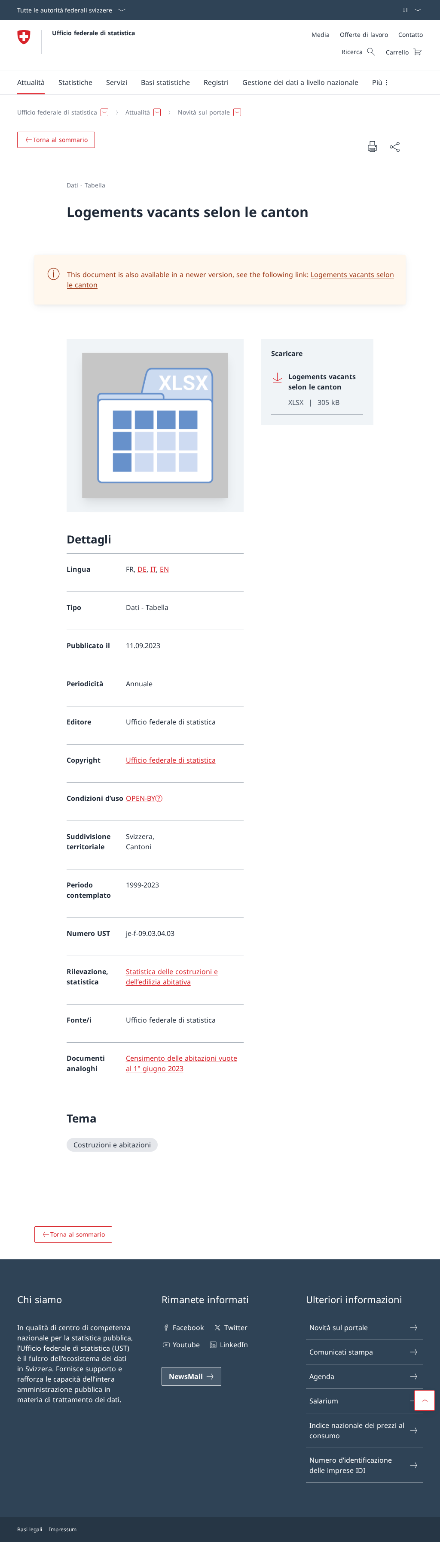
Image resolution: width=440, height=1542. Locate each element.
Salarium (323, 1401)
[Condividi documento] (394, 147)
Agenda (321, 1376)
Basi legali (29, 1529)
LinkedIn (234, 1344)
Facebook (188, 1327)
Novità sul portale (338, 1327)
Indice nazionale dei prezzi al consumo (356, 1430)
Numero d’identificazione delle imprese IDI (350, 1465)
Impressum (62, 1529)
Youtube (186, 1344)
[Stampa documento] (372, 146)
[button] (31, 82)
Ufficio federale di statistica (93, 33)
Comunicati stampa (341, 1352)
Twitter (235, 1327)
